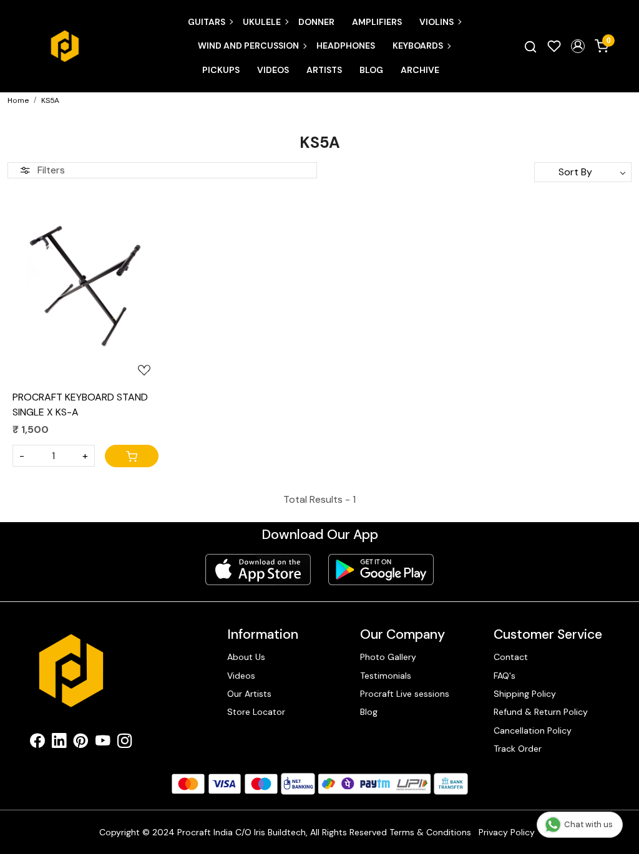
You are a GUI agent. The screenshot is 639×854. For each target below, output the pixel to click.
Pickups (221, 69)
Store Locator (256, 711)
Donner (316, 21)
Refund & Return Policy (541, 711)
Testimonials (385, 675)
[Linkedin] (59, 743)
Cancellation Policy (533, 730)
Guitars (206, 21)
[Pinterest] (80, 743)
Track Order (518, 748)
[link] (530, 46)
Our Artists (249, 693)
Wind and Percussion (248, 45)
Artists (324, 69)
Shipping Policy (525, 693)
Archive (420, 69)
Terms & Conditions (430, 832)
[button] (578, 46)
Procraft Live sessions (404, 693)
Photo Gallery (388, 656)
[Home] (64, 46)
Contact (511, 656)
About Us (246, 656)
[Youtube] (102, 743)
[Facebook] (37, 743)
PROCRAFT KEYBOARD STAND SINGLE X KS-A (80, 405)
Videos (273, 69)
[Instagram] (124, 743)
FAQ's (504, 675)
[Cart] (132, 456)
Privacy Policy (507, 832)
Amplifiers (377, 21)
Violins (436, 21)
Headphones (345, 45)
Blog (371, 69)
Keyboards (418, 45)
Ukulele (262, 21)
